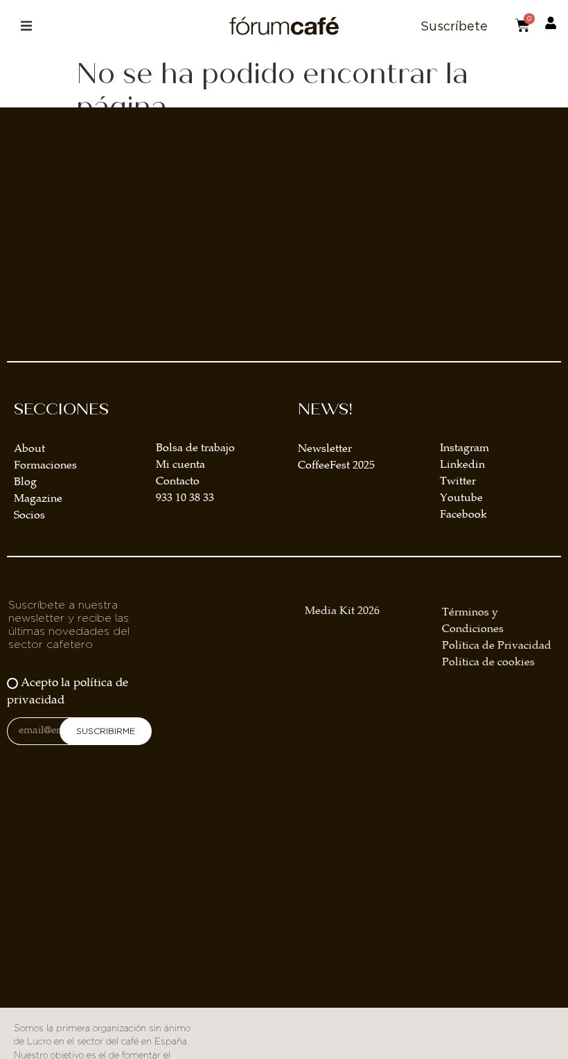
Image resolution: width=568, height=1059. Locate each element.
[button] (26, 26)
